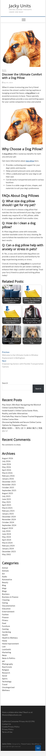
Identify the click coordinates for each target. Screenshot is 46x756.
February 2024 (8, 545)
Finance (5, 617)
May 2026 (6, 467)
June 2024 (6, 534)
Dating (5, 603)
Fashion (5, 614)
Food (4, 623)
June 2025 (6, 499)
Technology (7, 681)
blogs (4, 588)
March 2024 (7, 543)
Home (4, 641)
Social (4, 676)
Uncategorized (8, 687)
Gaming (5, 629)
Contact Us (6, 724)
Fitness (5, 620)
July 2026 (6, 461)
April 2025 (6, 505)
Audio (4, 576)
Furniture (6, 626)
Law (3, 646)
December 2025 (9, 481)
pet (3, 661)
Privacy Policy (7, 729)
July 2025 (6, 496)
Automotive (7, 579)
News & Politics (8, 658)
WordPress (35, 744)
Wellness (6, 690)
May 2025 (6, 502)
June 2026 (6, 464)
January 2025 (8, 514)
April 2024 (6, 540)
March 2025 (7, 508)
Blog (4, 70)
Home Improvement (10, 643)
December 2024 (9, 516)
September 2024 (9, 525)
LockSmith (6, 649)
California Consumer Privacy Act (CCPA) (18, 721)
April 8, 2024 (8, 83)
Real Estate (7, 667)
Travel (4, 684)
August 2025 (7, 493)
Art (3, 573)
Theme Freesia (26, 744)
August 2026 (7, 458)
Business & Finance (10, 597)
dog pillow (30, 161)
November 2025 (9, 484)
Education (6, 608)
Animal (5, 568)
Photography (7, 664)
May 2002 (6, 554)
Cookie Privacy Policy (10, 727)
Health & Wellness (10, 638)
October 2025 (8, 487)
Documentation (8, 606)
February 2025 (8, 511)
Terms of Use (7, 732)
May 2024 (6, 537)
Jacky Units (20, 5)
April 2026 (6, 470)
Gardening (6, 632)
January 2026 (8, 479)
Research (6, 673)
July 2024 (6, 531)
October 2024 (8, 522)
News (4, 655)
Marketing (6, 652)
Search (5, 383)
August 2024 (7, 528)
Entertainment (8, 611)
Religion (5, 670)
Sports (5, 678)
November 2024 (9, 519)
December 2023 (9, 551)
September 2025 (9, 490)
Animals (5, 571)
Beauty (5, 582)
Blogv (4, 591)
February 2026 (8, 476)
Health (5, 635)
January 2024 (8, 548)
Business (6, 594)
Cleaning (5, 600)
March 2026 (7, 473)
